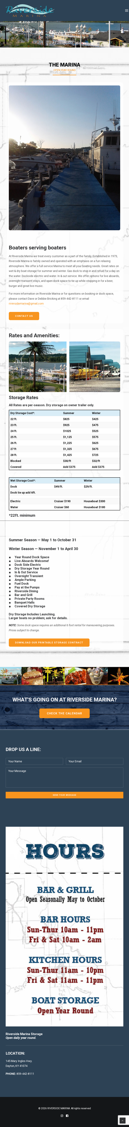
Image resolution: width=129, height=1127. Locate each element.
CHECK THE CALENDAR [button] (64, 713)
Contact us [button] (24, 316)
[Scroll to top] (123, 1120)
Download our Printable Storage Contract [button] (49, 642)
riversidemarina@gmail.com (26, 303)
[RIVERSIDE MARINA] (30, 10)
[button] (124, 10)
